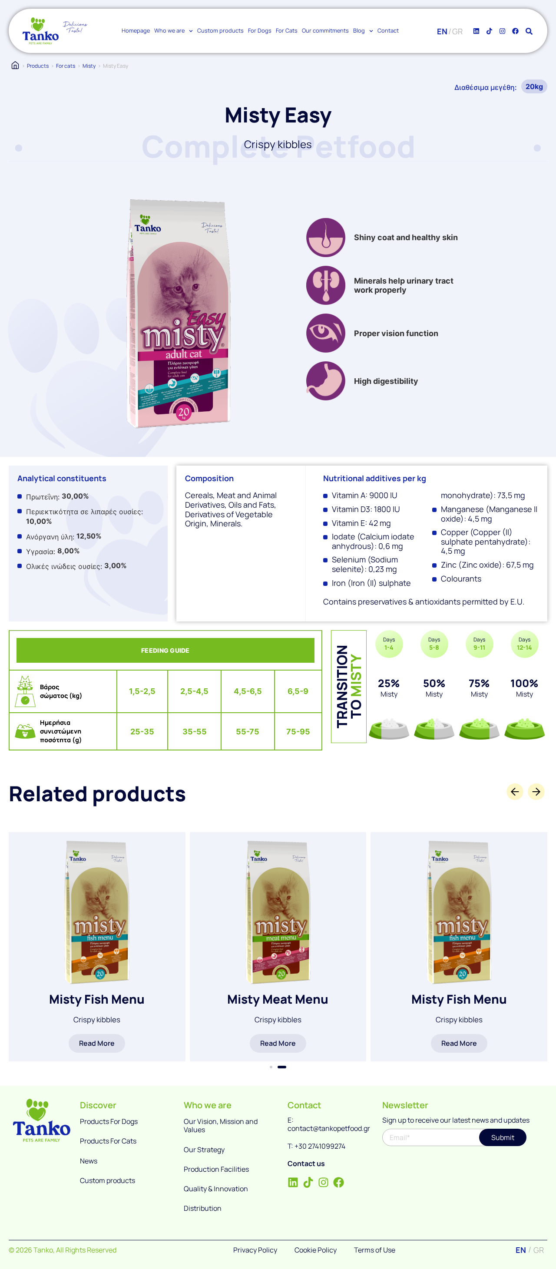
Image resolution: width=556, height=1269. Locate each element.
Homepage (136, 30)
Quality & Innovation (216, 1188)
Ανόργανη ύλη (49, 536)
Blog (359, 30)
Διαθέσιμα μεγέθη (484, 87)
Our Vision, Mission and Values (221, 1125)
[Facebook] (515, 30)
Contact (388, 30)
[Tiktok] (489, 30)
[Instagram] (502, 30)
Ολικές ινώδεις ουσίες (63, 566)
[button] (271, 1067)
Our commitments (325, 30)
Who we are (169, 30)
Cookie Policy (316, 1250)
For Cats (287, 30)
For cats (65, 65)
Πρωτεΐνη (42, 496)
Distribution (203, 1208)
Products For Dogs (109, 1121)
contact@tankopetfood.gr (329, 1128)
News (88, 1161)
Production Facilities (216, 1169)
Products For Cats (108, 1141)
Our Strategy (204, 1149)
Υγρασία (39, 551)
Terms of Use (374, 1250)
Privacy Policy (255, 1250)
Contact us (306, 1163)
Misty (89, 65)
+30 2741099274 (320, 1146)
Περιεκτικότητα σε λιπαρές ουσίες (83, 511)
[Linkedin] (476, 30)
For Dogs (259, 30)
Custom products (220, 30)
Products (38, 65)
